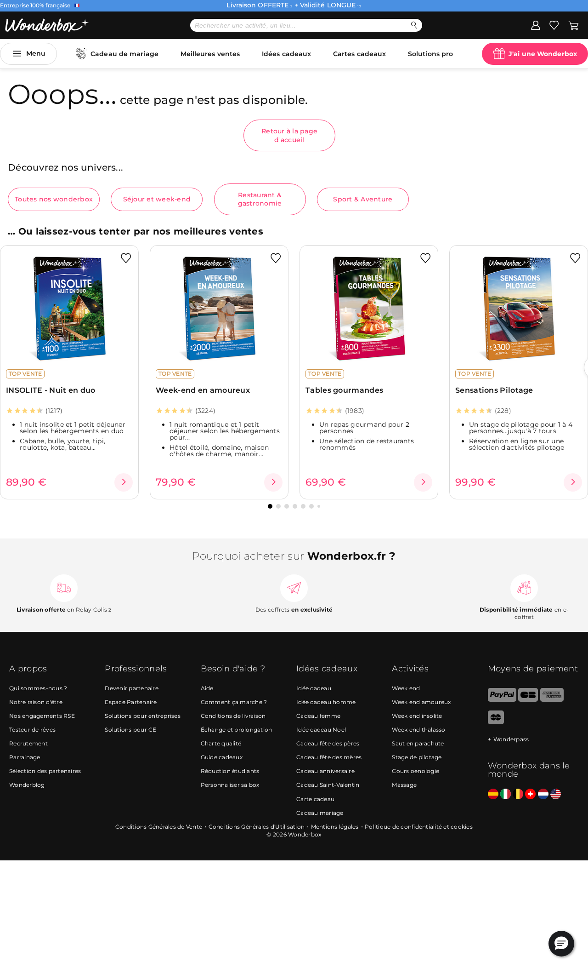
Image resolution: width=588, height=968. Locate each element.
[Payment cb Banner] (528, 699)
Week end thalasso (418, 729)
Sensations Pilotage (494, 390)
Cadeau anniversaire (325, 771)
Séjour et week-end (157, 199)
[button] (270, 506)
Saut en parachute (418, 743)
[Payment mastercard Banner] (496, 722)
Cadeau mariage (320, 812)
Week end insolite (417, 715)
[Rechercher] (414, 25)
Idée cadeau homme (326, 702)
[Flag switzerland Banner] (530, 794)
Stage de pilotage (416, 757)
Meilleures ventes (210, 54)
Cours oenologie (415, 771)
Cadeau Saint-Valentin (327, 784)
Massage (404, 784)
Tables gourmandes (344, 390)
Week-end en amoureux (203, 390)
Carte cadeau (315, 799)
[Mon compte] (535, 25)
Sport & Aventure (362, 199)
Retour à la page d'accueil (289, 135)
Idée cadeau (313, 688)
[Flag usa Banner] (555, 794)
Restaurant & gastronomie (260, 199)
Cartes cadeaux (359, 54)
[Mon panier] (573, 25)
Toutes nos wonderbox (54, 199)
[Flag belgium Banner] (518, 794)
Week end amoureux (421, 702)
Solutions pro (430, 54)
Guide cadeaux (222, 757)
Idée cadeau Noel (321, 729)
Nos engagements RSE (42, 715)
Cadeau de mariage (124, 54)
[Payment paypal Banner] (502, 699)
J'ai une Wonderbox (543, 54)
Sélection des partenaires (45, 771)
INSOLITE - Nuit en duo (51, 390)
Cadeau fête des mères (329, 757)
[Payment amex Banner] (552, 699)
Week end (406, 688)
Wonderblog (27, 784)
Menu (35, 53)
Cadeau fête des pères (327, 743)
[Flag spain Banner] (493, 794)
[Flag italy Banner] (505, 794)
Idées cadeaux (286, 54)
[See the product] (123, 482)
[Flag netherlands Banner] (543, 794)
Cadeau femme (318, 715)
